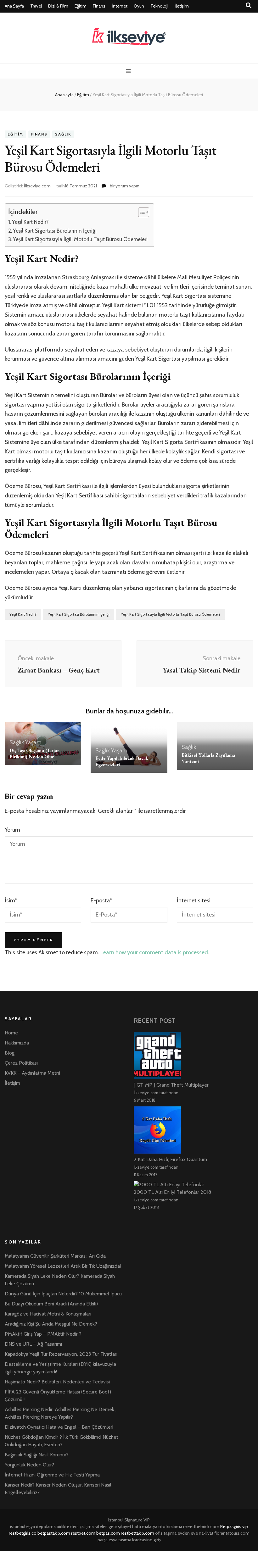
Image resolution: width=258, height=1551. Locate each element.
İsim (11, 900)
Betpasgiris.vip (234, 1526)
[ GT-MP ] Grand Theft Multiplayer (171, 1085)
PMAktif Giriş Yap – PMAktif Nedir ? (43, 1334)
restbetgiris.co (22, 1533)
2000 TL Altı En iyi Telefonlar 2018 (172, 1192)
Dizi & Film (58, 6)
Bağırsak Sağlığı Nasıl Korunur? (37, 1455)
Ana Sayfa (14, 6)
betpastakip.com (53, 1533)
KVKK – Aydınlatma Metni (32, 1073)
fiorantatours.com (232, 1533)
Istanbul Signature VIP (129, 1520)
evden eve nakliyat (195, 1533)
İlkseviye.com (37, 186)
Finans (99, 6)
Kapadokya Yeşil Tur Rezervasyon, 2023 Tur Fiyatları (61, 1354)
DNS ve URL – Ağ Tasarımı (33, 1344)
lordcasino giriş (146, 1540)
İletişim (182, 6)
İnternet (119, 6)
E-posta (101, 900)
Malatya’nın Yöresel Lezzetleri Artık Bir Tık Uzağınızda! (63, 1266)
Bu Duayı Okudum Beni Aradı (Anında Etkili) (51, 1304)
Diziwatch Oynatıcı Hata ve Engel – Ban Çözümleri (59, 1427)
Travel (36, 6)
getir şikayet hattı (125, 1526)
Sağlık (63, 134)
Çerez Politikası (21, 1063)
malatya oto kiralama (162, 1526)
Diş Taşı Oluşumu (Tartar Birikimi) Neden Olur (34, 753)
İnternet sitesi (193, 900)
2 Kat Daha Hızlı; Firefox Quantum (170, 1159)
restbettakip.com (137, 1533)
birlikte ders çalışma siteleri (82, 1526)
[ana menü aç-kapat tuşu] (129, 71)
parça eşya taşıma (114, 1540)
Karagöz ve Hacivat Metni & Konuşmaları (48, 1314)
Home (11, 1033)
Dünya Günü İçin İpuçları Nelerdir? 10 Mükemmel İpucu (63, 1294)
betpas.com (108, 1533)
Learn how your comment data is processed (154, 952)
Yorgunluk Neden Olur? (29, 1465)
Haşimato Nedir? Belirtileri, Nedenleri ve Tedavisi (57, 1382)
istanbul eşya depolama (33, 1526)
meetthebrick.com (201, 1526)
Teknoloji (159, 6)
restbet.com (83, 1533)
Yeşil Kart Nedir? (30, 222)
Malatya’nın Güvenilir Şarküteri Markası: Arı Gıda (55, 1256)
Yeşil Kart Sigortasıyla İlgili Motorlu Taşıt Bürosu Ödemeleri (80, 239)
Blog (9, 1053)
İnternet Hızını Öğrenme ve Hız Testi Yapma (52, 1475)
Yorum (12, 829)
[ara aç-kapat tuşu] (248, 5)
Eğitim (81, 6)
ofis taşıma (166, 1533)
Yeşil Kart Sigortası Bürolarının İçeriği (55, 230)
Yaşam (33, 742)
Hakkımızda (17, 1043)
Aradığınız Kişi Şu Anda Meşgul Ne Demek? (51, 1324)
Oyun (139, 6)
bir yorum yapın (124, 186)
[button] (140, 212)
